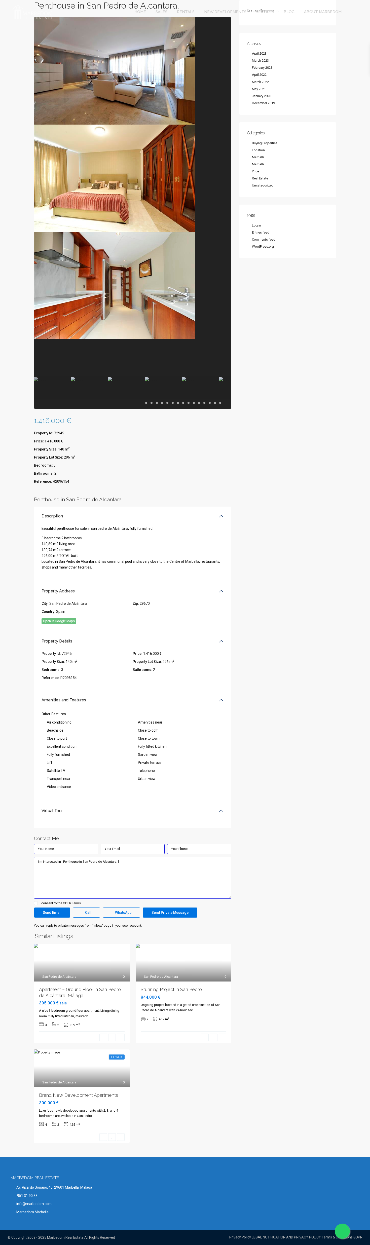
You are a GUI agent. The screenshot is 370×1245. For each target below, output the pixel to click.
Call (87, 913)
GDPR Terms (72, 903)
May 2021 (259, 89)
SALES (161, 12)
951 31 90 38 (27, 1196)
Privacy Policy (240, 1237)
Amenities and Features (64, 700)
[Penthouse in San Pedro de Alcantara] (114, 71)
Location (258, 150)
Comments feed (263, 239)
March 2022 (260, 82)
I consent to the (60, 903)
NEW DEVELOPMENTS (225, 12)
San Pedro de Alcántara (68, 603)
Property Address (58, 591)
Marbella (258, 157)
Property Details (57, 641)
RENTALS (186, 12)
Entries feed (260, 232)
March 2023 (260, 60)
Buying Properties (264, 143)
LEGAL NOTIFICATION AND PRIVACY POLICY (286, 1237)
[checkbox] (36, 903)
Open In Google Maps (59, 621)
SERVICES (265, 12)
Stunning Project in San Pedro (171, 989)
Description (52, 516)
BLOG (289, 12)
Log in (256, 225)
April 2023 (259, 53)
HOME (140, 12)
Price (255, 171)
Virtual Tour (52, 810)
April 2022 (259, 75)
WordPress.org (263, 246)
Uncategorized (263, 185)
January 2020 (261, 96)
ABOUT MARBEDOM (323, 12)
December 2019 (263, 103)
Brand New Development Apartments (78, 1095)
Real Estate (260, 178)
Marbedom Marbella (32, 1212)
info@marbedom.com (34, 1204)
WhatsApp (122, 913)
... (90, 1016)
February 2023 (262, 67)
